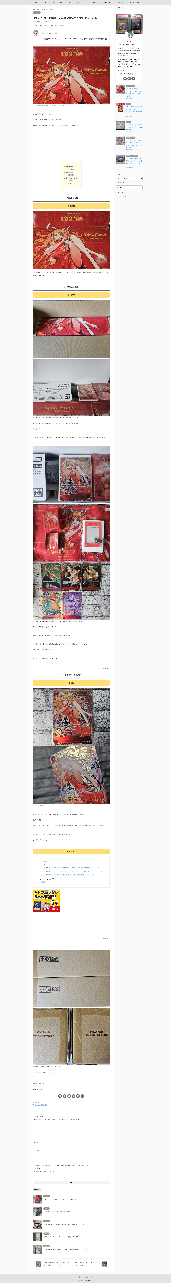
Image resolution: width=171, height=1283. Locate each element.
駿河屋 (43, 882)
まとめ (70, 180)
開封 (46, 1105)
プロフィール (106, 3)
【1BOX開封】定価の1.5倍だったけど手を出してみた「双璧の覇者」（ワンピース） (67, 875)
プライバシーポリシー (135, 3)
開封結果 (71, 175)
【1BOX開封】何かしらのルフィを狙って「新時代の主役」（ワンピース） (66, 1249)
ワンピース (44, 864)
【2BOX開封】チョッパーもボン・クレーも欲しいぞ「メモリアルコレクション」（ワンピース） (72, 871)
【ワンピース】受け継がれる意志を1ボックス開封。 (60, 1199)
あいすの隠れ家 (85, 1277)
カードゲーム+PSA (50, 3)
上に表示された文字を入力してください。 (46, 1171)
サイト (36, 1158)
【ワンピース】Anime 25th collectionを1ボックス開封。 (61, 1237)
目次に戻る (106, 668)
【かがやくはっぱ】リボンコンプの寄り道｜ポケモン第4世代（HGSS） (134, 127)
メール (36, 1150)
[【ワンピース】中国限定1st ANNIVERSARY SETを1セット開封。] (73, 1096)
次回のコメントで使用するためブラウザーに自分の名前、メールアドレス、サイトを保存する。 (62, 1165)
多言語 (43, 1105)
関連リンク (72, 183)
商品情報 (71, 169)
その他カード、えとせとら (64, 3)
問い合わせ (121, 3)
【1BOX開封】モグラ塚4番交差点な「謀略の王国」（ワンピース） (64, 1224)
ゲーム (78, 3)
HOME (35, 3)
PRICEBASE (122, 196)
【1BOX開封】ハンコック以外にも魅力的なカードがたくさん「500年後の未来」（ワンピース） (71, 867)
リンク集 (92, 3)
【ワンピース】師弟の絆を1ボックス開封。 (57, 1212)
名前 (36, 1142)
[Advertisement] (71, 146)
